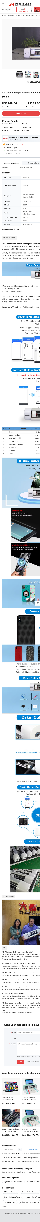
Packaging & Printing (14, 15)
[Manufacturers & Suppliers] (20, 4)
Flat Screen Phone (10, 1202)
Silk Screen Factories (10, 1192)
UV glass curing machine (30, 1158)
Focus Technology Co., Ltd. (27, 1213)
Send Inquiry (21, 113)
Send (20, 1062)
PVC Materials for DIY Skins (11, 1161)
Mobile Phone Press (33, 1197)
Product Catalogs (32, 1149)
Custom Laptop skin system (31, 1154)
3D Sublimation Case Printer (11, 1158)
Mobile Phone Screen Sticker (29, 1202)
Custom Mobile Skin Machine (11, 1154)
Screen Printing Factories (30, 1192)
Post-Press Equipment (29, 15)
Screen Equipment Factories (13, 1197)
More (4, 1206)
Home (4, 15)
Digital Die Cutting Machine (13, 1182)
